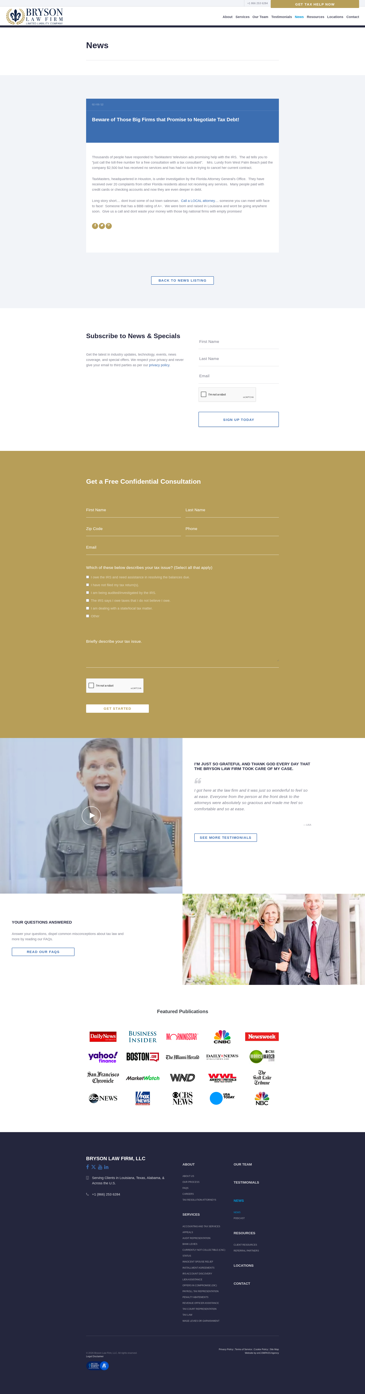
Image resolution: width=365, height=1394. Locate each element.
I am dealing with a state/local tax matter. (122, 608)
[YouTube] (100, 1167)
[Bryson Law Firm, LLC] (34, 16)
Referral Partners (246, 1250)
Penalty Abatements (195, 1297)
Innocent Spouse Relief (197, 1261)
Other (95, 616)
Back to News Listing (183, 280)
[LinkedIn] (106, 1167)
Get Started (117, 708)
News (299, 17)
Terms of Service (243, 1349)
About (227, 17)
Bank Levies (189, 1244)
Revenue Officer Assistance (200, 1303)
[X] (93, 1167)
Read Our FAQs (43, 952)
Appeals (187, 1232)
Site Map (274, 1349)
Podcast (239, 1218)
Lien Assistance (192, 1279)
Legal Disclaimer (95, 1356)
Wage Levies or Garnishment (200, 1321)
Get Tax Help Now (315, 4)
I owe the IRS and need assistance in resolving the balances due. (140, 577)
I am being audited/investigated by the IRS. (123, 593)
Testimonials (281, 17)
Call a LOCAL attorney (198, 201)
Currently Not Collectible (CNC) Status (203, 1253)
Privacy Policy (226, 1349)
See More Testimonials (226, 838)
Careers (188, 1194)
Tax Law (187, 1315)
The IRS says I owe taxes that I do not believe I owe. (131, 601)
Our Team (260, 17)
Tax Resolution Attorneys (199, 1200)
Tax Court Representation (199, 1309)
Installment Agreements (198, 1267)
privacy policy (159, 365)
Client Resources (245, 1245)
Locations (335, 17)
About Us (188, 1176)
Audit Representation (196, 1238)
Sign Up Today (238, 420)
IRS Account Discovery (197, 1273)
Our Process (190, 1182)
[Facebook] (87, 1167)
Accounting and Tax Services (201, 1226)
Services (243, 17)
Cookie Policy (261, 1349)
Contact (352, 17)
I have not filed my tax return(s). (115, 585)
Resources (315, 17)
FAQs (185, 1188)
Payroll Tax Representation (200, 1291)
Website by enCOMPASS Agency (262, 1353)
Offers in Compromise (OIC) (199, 1285)
